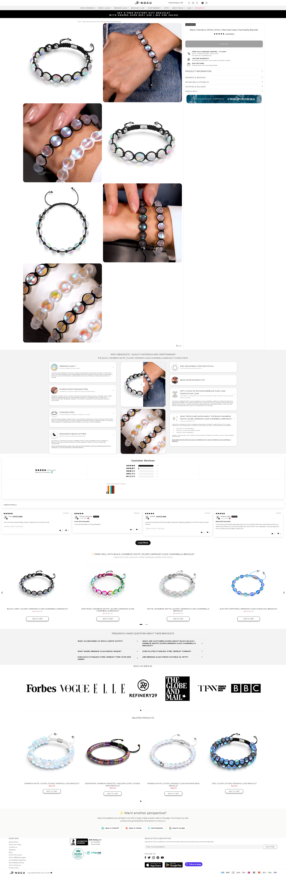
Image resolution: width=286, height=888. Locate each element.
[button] (130, 466)
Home (79, 21)
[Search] (189, 3)
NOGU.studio (143, 3)
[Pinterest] (158, 857)
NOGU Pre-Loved (15, 855)
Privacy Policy (14, 868)
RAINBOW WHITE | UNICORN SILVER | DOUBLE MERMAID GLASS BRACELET (173, 785)
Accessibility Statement (17, 860)
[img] (8, 513)
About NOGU (13, 842)
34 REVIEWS (230, 34)
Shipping (12, 850)
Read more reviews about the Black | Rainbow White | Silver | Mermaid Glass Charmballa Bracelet (201, 440)
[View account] (197, 3)
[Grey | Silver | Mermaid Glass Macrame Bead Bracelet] (112, 752)
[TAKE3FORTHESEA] (224, 99)
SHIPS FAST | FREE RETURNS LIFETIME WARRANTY (144, 14)
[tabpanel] (40, 688)
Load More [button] (143, 543)
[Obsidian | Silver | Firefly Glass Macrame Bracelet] (234, 752)
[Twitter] (149, 857)
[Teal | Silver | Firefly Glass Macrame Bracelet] (52, 752)
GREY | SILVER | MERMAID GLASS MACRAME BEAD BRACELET (112, 784)
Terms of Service (15, 865)
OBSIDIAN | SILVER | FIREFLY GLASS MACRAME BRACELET (234, 784)
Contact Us (13, 847)
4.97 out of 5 (51, 470)
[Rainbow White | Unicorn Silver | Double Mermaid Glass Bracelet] (173, 752)
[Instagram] (153, 857)
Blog (10, 852)
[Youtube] (162, 857)
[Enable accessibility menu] (202, 3)
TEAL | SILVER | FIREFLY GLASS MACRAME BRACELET (52, 784)
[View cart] (206, 3)
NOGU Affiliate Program (17, 857)
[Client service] (193, 3)
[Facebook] (145, 857)
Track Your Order (15, 844)
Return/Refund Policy (16, 862)
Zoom (180, 346)
